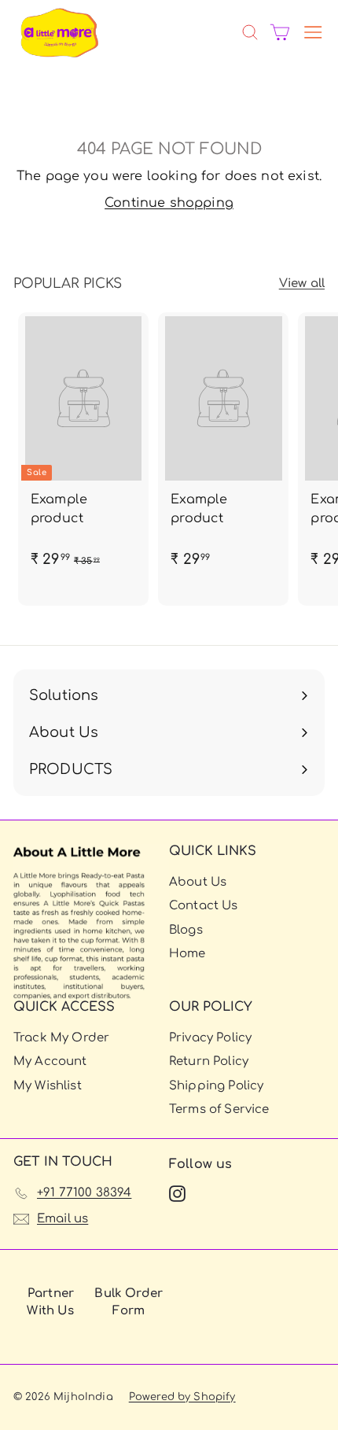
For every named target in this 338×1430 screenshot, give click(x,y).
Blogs (186, 930)
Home (187, 953)
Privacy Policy (210, 1038)
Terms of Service (219, 1109)
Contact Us (203, 905)
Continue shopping (169, 203)
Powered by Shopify (182, 1396)
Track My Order (61, 1038)
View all (302, 283)
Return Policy (208, 1061)
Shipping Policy (216, 1086)
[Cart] (279, 32)
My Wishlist (47, 1086)
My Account (50, 1061)
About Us (197, 882)
